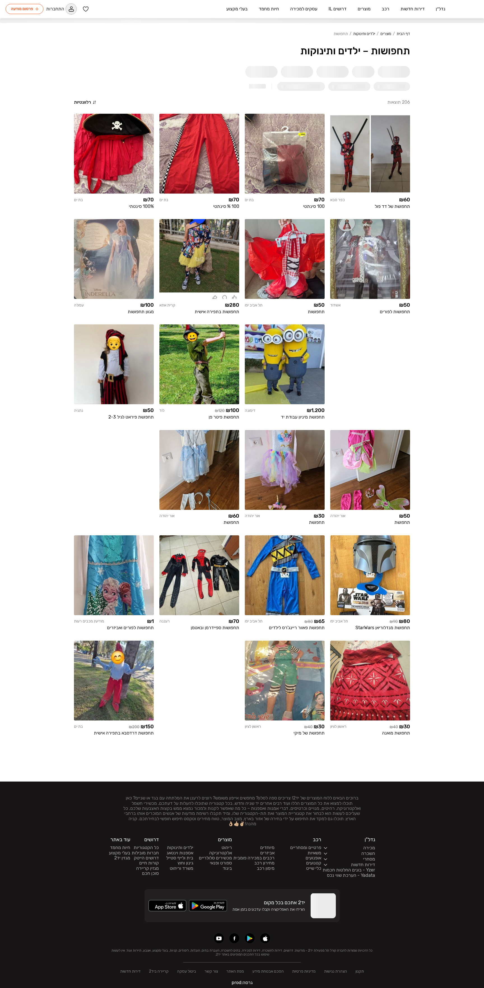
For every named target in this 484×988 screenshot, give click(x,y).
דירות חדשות (130, 971)
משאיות (314, 853)
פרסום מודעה (22, 8)
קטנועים (313, 863)
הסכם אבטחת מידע (268, 971)
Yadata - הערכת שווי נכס (351, 875)
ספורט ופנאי (221, 863)
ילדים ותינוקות (364, 34)
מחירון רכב (264, 863)
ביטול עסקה (186, 971)
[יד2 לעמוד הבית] (464, 9)
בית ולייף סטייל (179, 858)
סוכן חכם (150, 873)
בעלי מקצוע (119, 853)
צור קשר (211, 971)
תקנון (359, 971)
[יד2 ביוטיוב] (219, 938)
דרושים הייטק (146, 858)
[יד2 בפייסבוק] (234, 938)
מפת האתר (235, 971)
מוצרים (385, 34)
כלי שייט (313, 868)
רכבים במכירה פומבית (253, 858)
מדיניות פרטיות (304, 971)
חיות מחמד (120, 847)
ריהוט (227, 847)
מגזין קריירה (147, 868)
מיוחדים (267, 847)
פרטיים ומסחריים (305, 847)
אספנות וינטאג (180, 853)
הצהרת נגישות (335, 971)
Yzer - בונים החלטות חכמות (349, 870)
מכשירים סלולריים (215, 858)
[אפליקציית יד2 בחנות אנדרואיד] (250, 938)
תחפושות (341, 34)
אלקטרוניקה (220, 853)
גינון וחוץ (185, 863)
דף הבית (403, 34)
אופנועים (313, 858)
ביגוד (227, 868)
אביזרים (267, 853)
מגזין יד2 (122, 858)
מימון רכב (265, 868)
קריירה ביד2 (159, 971)
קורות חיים (149, 863)
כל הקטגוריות (146, 847)
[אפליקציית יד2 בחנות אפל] (265, 938)
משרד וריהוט (181, 868)
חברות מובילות (145, 853)
